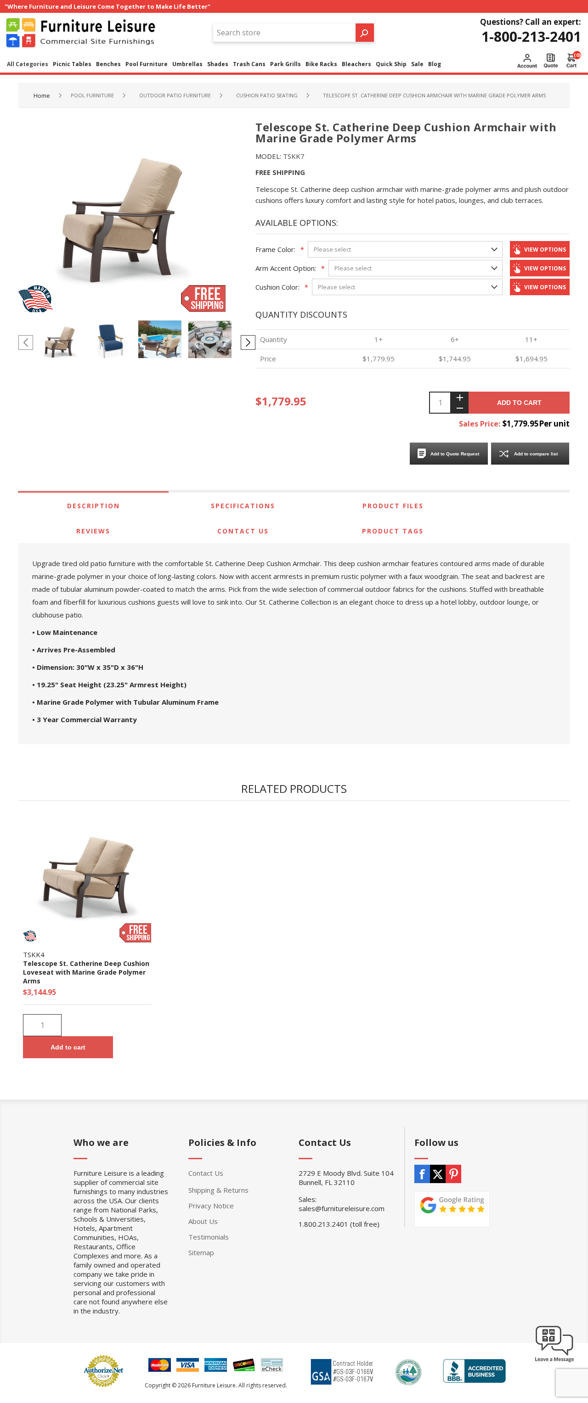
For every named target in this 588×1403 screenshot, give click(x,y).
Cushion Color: (277, 287)
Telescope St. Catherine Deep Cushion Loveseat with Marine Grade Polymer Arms (86, 972)
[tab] (93, 506)
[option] (62, 342)
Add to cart (519, 402)
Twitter (438, 1174)
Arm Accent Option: (285, 268)
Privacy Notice (211, 1205)
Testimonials (208, 1236)
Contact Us (243, 531)
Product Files (393, 505)
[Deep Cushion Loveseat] (87, 878)
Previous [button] (25, 342)
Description (93, 505)
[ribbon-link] (135, 933)
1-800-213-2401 (531, 36)
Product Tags (393, 531)
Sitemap (201, 1252)
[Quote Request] (550, 60)
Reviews (93, 531)
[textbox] (284, 32)
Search (365, 32)
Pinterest (453, 1174)
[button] (554, 1361)
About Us (203, 1221)
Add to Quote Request (454, 453)
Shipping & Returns (218, 1190)
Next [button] (248, 342)
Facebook (422, 1174)
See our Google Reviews (452, 1209)
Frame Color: (275, 249)
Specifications (243, 505)
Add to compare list (536, 453)
